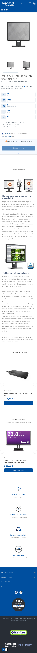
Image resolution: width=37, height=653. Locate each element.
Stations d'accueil (9, 390)
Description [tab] (8, 161)
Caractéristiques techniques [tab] (23, 161)
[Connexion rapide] (34, 4)
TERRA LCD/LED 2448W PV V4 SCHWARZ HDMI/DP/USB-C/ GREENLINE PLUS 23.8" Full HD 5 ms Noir (17, 462)
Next (35, 66)
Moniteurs (7, 458)
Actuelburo (22, 620)
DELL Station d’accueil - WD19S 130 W (18, 394)
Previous (2, 66)
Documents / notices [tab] (18, 169)
